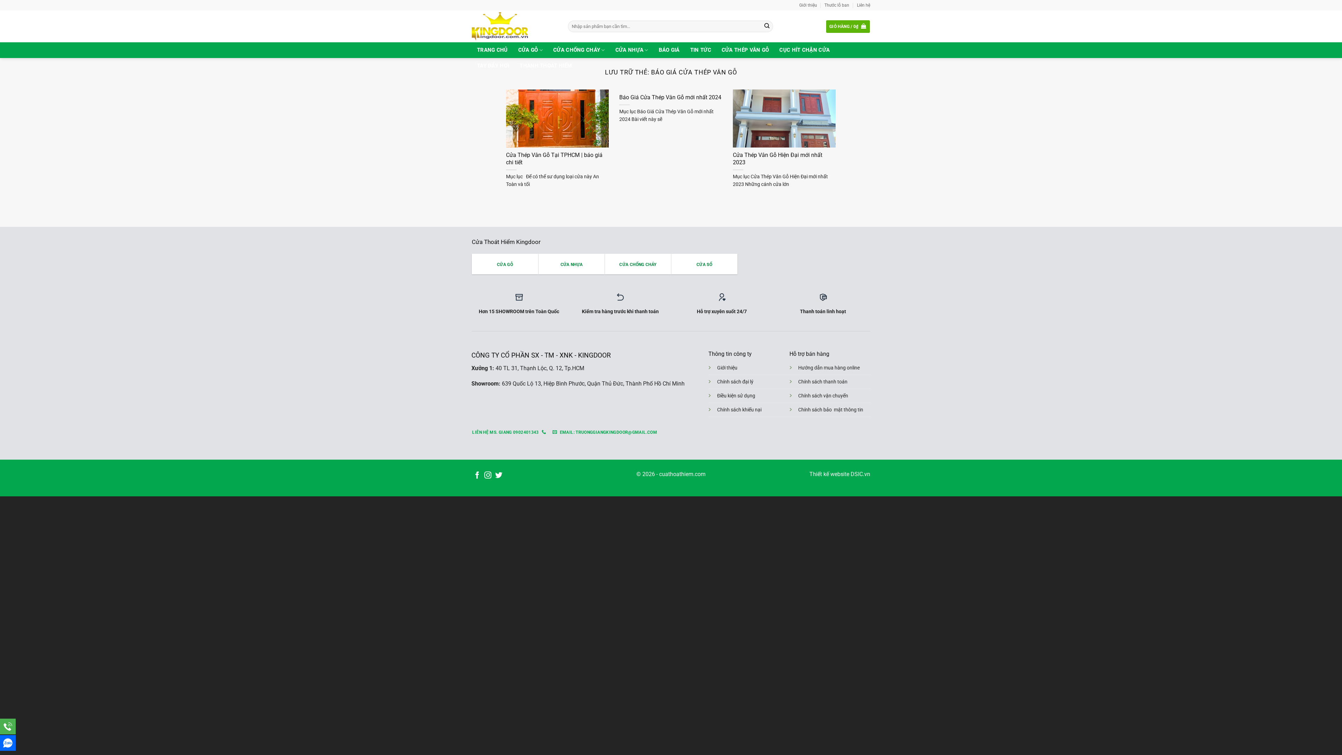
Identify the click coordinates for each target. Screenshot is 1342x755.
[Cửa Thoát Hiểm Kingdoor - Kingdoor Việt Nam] (514, 26)
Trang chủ (492, 50)
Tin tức (700, 50)
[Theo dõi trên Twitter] (498, 476)
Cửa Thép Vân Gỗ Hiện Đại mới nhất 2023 (777, 159)
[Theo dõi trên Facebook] (477, 476)
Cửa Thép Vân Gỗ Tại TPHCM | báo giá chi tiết (554, 159)
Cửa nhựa (629, 50)
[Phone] (8, 726)
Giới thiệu (808, 5)
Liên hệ (863, 5)
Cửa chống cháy (576, 50)
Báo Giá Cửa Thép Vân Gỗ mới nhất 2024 (670, 97)
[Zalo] (8, 743)
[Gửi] (767, 26)
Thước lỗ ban (836, 5)
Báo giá (669, 50)
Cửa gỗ (528, 50)
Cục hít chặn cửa (804, 50)
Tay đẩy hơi (493, 66)
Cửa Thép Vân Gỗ (745, 50)
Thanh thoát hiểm (546, 66)
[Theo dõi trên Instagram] (487, 476)
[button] (848, 26)
